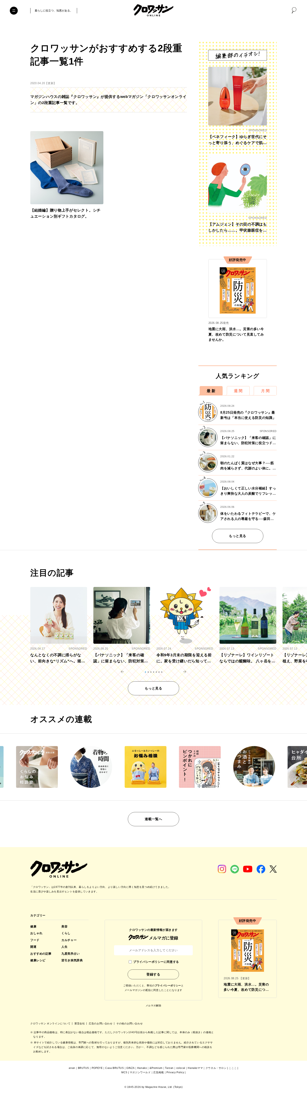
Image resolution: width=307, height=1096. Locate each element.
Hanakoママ (195, 1068)
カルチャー (69, 940)
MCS (124, 1072)
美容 (64, 926)
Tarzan (169, 1068)
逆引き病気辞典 (72, 960)
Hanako (142, 1068)
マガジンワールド (140, 1072)
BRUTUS (83, 1068)
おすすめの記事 (41, 953)
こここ (233, 1068)
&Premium (156, 1068)
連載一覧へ (153, 819)
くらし (66, 933)
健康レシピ (38, 960)
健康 (33, 926)
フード (34, 940)
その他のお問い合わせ (129, 1023)
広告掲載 (158, 1072)
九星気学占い (70, 953)
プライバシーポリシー (168, 985)
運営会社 (80, 1023)
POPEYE (97, 1068)
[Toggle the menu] (14, 11)
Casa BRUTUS (114, 1068)
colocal (180, 1068)
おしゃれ (36, 933)
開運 (33, 946)
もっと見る (237, 536)
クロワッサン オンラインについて (50, 1023)
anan (72, 1068)
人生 (64, 946)
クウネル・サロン (216, 1068)
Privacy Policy (175, 1072)
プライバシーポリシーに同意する (156, 961)
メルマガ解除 (153, 1005)
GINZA (130, 1068)
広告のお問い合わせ (101, 1023)
